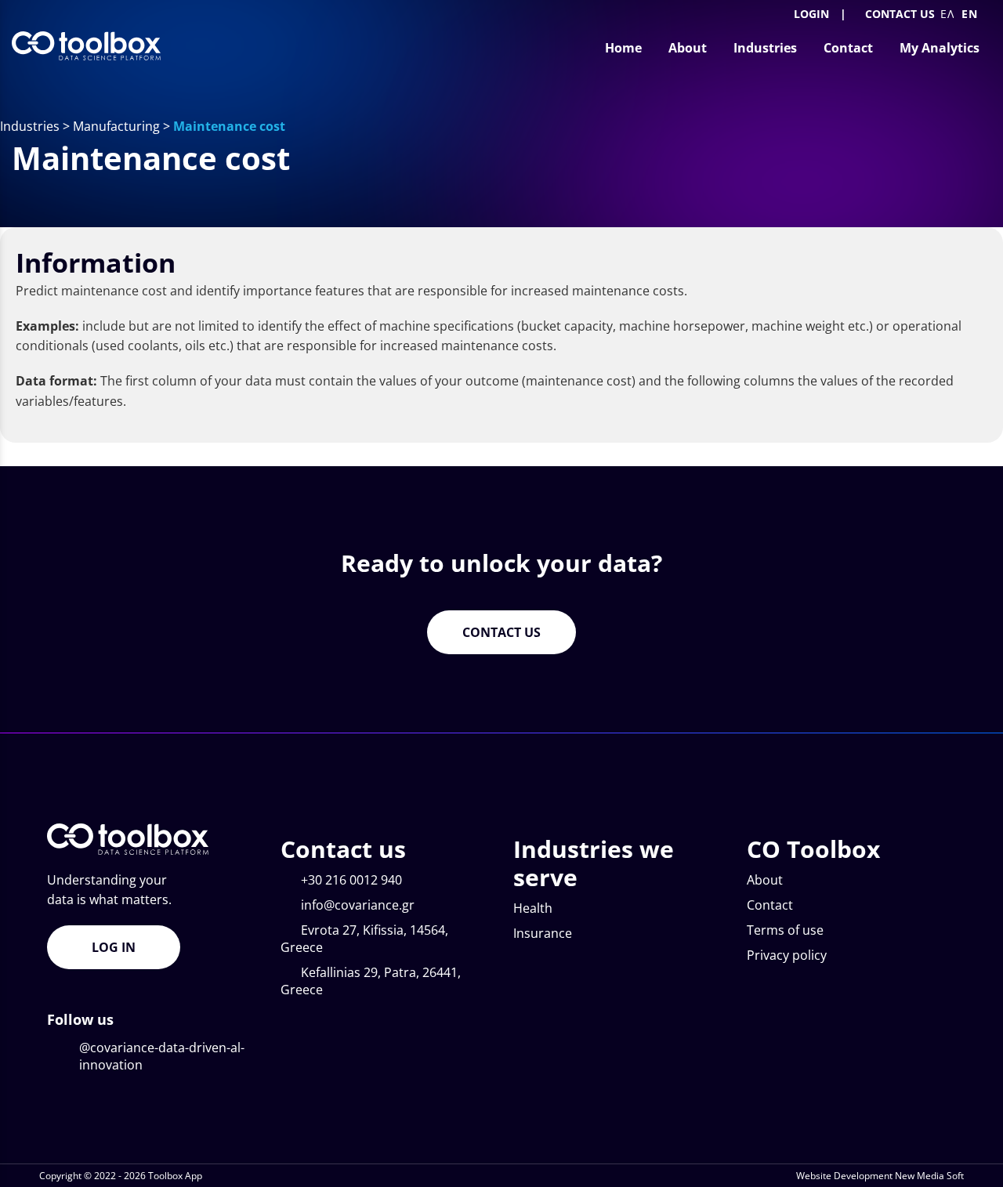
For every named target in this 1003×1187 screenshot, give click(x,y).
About (765, 879)
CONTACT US (900, 13)
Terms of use (785, 930)
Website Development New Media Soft (880, 1175)
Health (532, 908)
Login (810, 13)
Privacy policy (787, 955)
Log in (114, 947)
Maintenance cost (229, 126)
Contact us (501, 632)
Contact (770, 905)
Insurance (542, 933)
